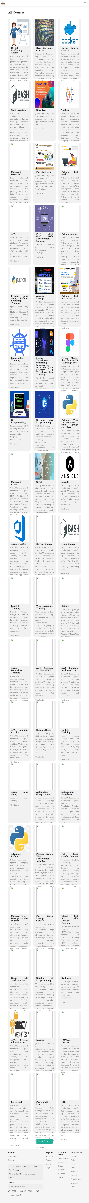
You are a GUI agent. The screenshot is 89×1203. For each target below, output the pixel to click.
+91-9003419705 (31, 1191)
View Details (39, 129)
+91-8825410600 (15, 1191)
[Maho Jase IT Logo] (3, 3)
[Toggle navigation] (85, 3)
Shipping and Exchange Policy (76, 1183)
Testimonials (63, 1158)
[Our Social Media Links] (9, 1199)
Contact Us (62, 1162)
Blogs (48, 1168)
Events (48, 1164)
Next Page (43, 1141)
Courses (49, 1160)
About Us (49, 1156)
